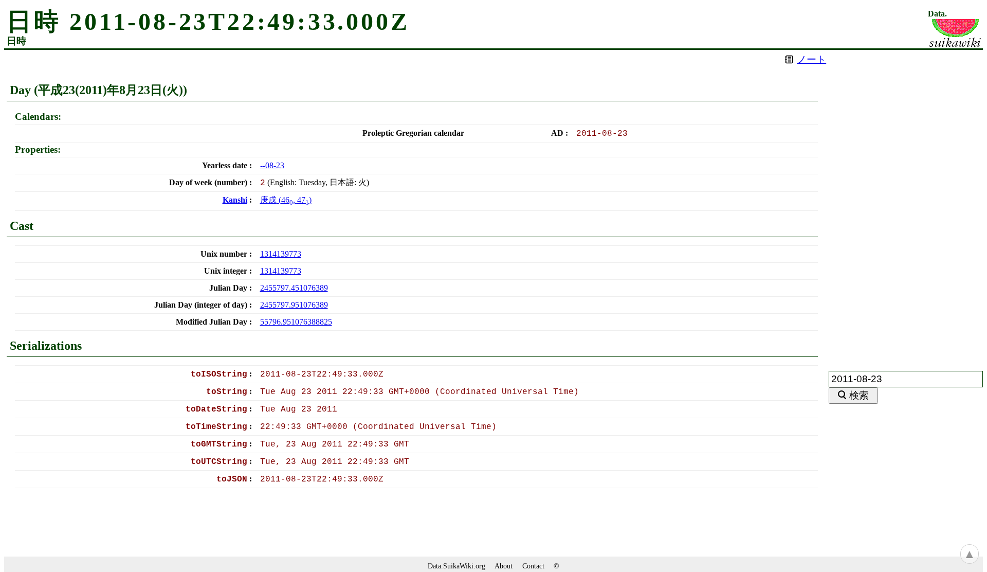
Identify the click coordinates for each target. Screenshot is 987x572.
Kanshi (235, 199)
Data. (937, 14)
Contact (533, 566)
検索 (859, 395)
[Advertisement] (906, 204)
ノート (811, 59)
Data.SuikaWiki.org (456, 566)
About (504, 566)
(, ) (286, 199)
